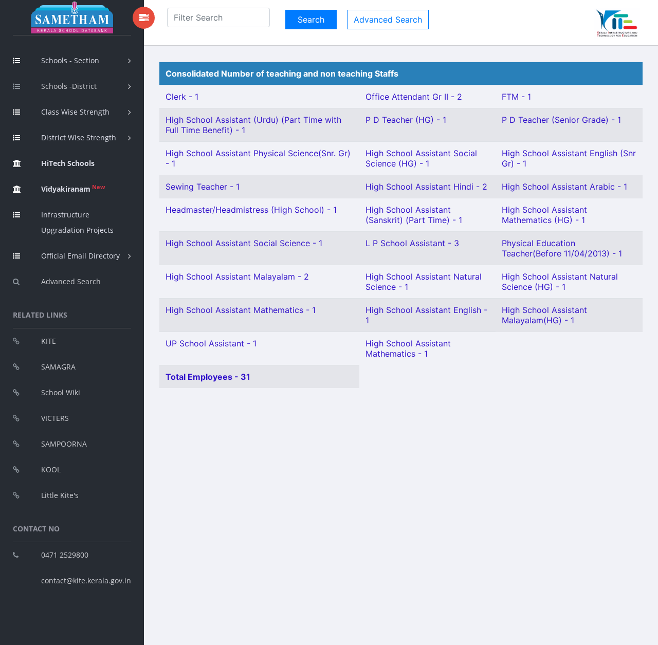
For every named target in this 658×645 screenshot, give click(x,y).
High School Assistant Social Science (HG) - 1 (421, 158)
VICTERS (55, 418)
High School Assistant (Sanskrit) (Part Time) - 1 (413, 215)
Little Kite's (60, 495)
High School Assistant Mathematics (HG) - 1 (544, 215)
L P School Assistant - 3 (412, 243)
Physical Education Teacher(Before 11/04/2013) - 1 (562, 248)
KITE (48, 341)
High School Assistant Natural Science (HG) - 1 (560, 281)
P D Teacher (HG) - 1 (405, 120)
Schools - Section (70, 60)
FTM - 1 (516, 96)
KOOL (51, 469)
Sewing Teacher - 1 (203, 186)
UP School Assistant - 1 (211, 343)
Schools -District (69, 86)
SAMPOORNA (64, 444)
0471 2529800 (64, 555)
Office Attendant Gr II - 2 (413, 96)
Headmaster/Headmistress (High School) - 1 (251, 210)
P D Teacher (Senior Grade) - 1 (561, 120)
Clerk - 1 (182, 96)
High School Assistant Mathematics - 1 (241, 310)
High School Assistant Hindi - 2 (426, 186)
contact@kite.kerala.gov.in (86, 580)
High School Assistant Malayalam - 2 (237, 276)
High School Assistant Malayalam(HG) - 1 (544, 315)
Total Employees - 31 (208, 377)
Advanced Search (71, 281)
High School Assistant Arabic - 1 (564, 186)
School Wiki (60, 392)
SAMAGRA (58, 367)
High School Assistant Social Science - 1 (244, 243)
